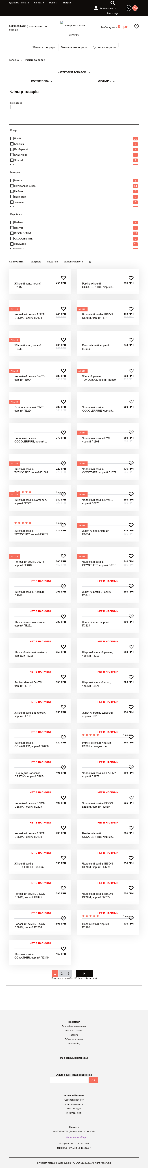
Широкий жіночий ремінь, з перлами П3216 (30, 654)
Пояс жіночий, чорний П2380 (95, 925)
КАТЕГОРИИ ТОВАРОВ (72, 72)
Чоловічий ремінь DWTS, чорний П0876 (97, 501)
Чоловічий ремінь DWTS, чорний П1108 (97, 440)
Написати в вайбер (76, 1137)
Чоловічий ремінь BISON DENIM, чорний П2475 (29, 895)
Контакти (39, 2)
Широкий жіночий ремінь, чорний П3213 (97, 654)
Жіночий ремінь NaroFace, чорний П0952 (30, 501)
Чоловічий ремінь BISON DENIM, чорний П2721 (97, 316)
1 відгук (127, 735)
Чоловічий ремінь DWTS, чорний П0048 (29, 563)
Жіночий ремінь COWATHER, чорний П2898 (31, 744)
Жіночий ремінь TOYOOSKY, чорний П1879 (99, 378)
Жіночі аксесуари (44, 47)
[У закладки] (63, 278)
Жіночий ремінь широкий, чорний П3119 (30, 714)
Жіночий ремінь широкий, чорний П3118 (97, 714)
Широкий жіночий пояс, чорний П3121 (96, 684)
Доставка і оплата (19, 2)
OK (93, 1080)
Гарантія (74, 1035)
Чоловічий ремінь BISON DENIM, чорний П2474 (29, 316)
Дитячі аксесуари (104, 47)
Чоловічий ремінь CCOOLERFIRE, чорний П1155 (97, 409)
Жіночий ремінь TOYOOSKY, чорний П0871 (31, 532)
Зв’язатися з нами (74, 1039)
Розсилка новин (74, 1113)
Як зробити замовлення (74, 1026)
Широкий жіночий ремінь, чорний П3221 (29, 624)
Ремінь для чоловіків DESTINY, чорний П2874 (29, 774)
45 (90, 262)
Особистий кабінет (74, 1100)
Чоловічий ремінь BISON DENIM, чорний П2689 (97, 865)
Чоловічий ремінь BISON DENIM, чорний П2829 (29, 805)
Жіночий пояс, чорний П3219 (95, 624)
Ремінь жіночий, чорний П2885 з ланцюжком (96, 744)
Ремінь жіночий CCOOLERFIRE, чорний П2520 (97, 835)
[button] (123, 26)
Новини (53, 2)
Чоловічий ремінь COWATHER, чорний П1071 (99, 470)
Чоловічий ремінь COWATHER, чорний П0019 (99, 563)
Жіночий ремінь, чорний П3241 (96, 593)
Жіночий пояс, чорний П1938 (27, 347)
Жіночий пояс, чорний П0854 (95, 532)
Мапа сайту (74, 1044)
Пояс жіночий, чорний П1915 (95, 347)
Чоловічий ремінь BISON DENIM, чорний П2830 (97, 805)
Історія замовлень (74, 1104)
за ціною (36, 261)
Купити (40, 272)
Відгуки (67, 2)
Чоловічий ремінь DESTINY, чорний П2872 (99, 774)
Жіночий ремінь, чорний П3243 (29, 593)
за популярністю (74, 261)
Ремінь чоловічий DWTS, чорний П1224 (29, 409)
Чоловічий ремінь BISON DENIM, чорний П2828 (29, 835)
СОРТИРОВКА (40, 81)
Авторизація (106, 8)
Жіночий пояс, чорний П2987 (27, 285)
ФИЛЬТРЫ (104, 81)
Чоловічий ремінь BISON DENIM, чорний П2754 (29, 925)
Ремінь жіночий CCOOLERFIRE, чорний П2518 (97, 285)
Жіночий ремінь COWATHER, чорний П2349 (31, 956)
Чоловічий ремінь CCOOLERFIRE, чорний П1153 (29, 440)
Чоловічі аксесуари (74, 47)
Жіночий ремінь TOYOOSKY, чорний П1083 (31, 470)
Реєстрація (112, 13)
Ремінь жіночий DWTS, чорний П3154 (28, 684)
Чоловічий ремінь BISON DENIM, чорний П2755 (97, 895)
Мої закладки (74, 1108)
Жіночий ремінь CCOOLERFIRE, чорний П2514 (29, 865)
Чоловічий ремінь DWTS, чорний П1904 (29, 378)
